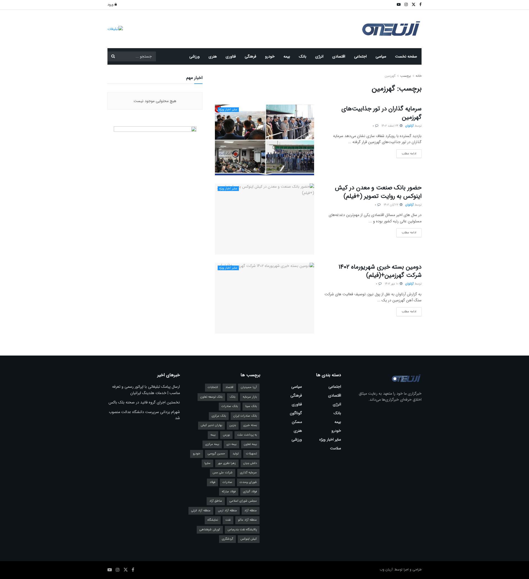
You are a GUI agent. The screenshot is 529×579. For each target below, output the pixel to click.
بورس (226, 435)
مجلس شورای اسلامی (243, 501)
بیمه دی (231, 444)
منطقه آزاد (250, 510)
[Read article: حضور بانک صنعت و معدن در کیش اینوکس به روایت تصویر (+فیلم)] (264, 219)
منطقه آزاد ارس (227, 510)
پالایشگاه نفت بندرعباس (242, 529)
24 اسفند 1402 (390, 126)
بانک (302, 56)
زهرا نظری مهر (227, 463)
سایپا (207, 463)
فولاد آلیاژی (250, 491)
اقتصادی (338, 56)
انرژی (319, 56)
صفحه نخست (406, 56)
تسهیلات (251, 453)
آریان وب (386, 569)
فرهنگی (250, 56)
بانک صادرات (230, 406)
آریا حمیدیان (249, 387)
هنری (213, 56)
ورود (111, 4)
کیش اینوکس (249, 539)
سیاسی (381, 56)
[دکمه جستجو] (112, 56)
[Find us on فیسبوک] (133, 570)
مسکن (297, 422)
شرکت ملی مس (223, 472)
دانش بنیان (250, 463)
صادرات (227, 482)
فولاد (212, 482)
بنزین (233, 425)
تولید (236, 453)
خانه (418, 75)
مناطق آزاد (215, 501)
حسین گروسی (216, 453)
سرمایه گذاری (248, 472)
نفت (228, 520)
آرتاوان (409, 126)
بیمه (287, 56)
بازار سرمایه (250, 397)
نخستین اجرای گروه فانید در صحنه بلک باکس (144, 402)
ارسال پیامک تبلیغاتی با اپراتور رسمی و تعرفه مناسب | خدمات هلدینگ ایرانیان (146, 390)
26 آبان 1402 (391, 205)
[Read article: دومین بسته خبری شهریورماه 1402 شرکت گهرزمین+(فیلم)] (264, 298)
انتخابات (213, 387)
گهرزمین (390, 75)
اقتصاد (229, 387)
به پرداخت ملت (247, 435)
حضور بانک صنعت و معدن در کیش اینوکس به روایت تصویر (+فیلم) (378, 192)
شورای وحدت (248, 482)
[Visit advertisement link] (115, 29)
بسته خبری (250, 425)
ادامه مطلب (406, 152)
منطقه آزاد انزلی (200, 510)
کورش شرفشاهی (209, 529)
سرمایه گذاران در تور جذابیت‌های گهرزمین (381, 113)
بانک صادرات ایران (245, 416)
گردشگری (227, 539)
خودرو (270, 56)
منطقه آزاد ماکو (247, 520)
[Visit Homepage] (391, 29)
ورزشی (194, 56)
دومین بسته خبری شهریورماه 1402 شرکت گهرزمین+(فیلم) (380, 271)
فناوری (231, 56)
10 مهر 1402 (392, 284)
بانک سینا (251, 406)
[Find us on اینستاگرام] (118, 570)
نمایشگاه (212, 520)
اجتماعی (360, 56)
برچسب (405, 75)
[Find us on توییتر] (125, 570)
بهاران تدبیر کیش (211, 425)
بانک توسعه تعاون (211, 397)
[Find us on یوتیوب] (109, 570)
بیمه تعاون (250, 444)
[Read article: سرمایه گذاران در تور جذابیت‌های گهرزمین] (264, 140)
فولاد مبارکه (229, 491)
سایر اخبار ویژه (228, 109)
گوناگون (296, 413)
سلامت (335, 448)
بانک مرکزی (219, 416)
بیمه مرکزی (212, 444)
